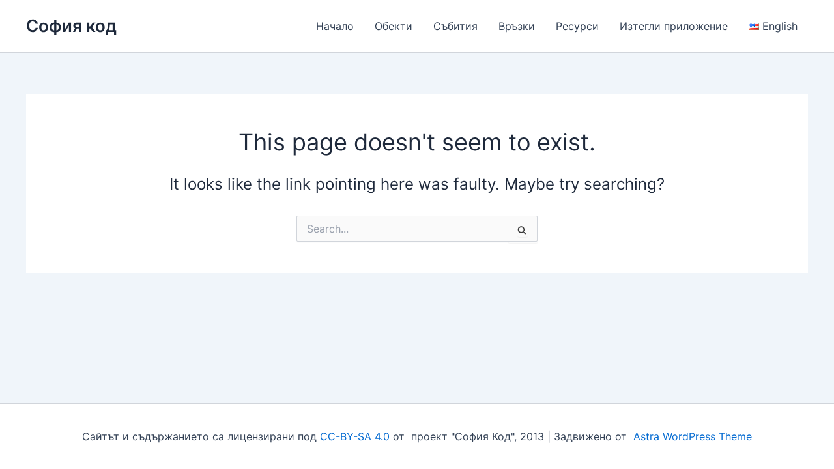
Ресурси (577, 26)
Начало (335, 26)
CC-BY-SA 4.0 (355, 436)
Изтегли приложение (674, 26)
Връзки (516, 26)
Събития (455, 26)
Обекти (393, 26)
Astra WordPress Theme (692, 436)
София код (71, 26)
